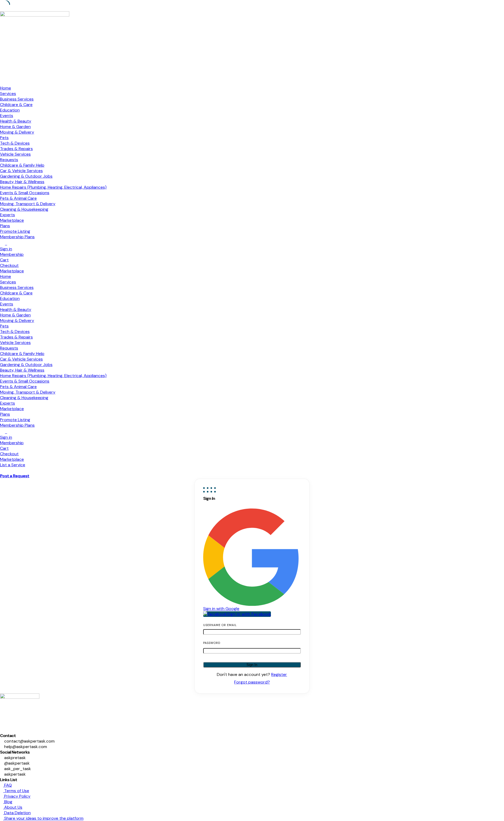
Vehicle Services (15, 154)
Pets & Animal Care (18, 198)
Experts (7, 215)
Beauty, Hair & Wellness (22, 181)
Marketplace (12, 220)
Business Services (17, 99)
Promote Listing (15, 231)
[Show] (296, 650)
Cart (4, 260)
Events (6, 115)
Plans (5, 226)
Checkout (9, 265)
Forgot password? (252, 682)
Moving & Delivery (17, 132)
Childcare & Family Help (22, 165)
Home (5, 88)
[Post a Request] (1, 470)
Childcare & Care (16, 104)
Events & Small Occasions (24, 192)
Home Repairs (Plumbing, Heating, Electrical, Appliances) (53, 187)
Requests (9, 159)
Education (10, 110)
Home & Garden (15, 126)
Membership (12, 254)
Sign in (6, 249)
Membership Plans (17, 237)
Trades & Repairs (16, 148)
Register (279, 674)
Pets (4, 137)
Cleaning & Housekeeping (24, 209)
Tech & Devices (15, 143)
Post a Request (14, 476)
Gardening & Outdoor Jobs (26, 176)
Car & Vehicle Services (21, 170)
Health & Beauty (15, 121)
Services (8, 93)
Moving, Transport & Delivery (27, 203)
